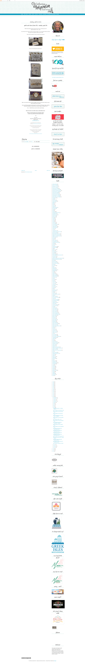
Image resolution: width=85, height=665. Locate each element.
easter (53, 239)
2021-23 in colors (54, 187)
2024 (53, 384)
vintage (53, 372)
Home (36, 170)
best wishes (54, 208)
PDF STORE (26, 14)
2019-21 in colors (54, 185)
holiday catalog (54, 275)
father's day (54, 249)
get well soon (54, 261)
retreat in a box (54, 331)
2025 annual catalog (55, 192)
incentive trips (54, 284)
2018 (53, 391)
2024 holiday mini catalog (56, 189)
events (53, 243)
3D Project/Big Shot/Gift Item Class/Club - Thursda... (57, 423)
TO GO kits (54, 363)
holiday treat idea (55, 276)
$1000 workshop (54, 184)
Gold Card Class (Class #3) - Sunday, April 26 (58, 438)
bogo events (54, 215)
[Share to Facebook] (38, 141)
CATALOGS (40, 14)
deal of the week (54, 232)
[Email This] (35, 141)
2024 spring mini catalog (56, 191)
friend (53, 252)
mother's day (54, 296)
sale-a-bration (54, 335)
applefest (53, 202)
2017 (53, 392)
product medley (54, 322)
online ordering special (55, 314)
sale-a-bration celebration (56, 336)
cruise (53, 229)
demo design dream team (56, 233)
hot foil (53, 280)
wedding (53, 373)
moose (53, 295)
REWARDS (45, 14)
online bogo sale (54, 308)
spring (53, 340)
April (54, 407)
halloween (53, 270)
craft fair (53, 228)
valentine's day (54, 370)
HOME (22, 14)
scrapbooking (54, 337)
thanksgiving (54, 361)
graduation (54, 268)
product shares (54, 324)
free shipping (54, 251)
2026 (53, 381)
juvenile (53, 287)
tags (53, 359)
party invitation (54, 319)
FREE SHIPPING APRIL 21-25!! (57, 419)
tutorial (53, 369)
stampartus (54, 345)
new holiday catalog (55, 300)
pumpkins (53, 326)
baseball (53, 206)
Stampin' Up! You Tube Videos (56, 350)
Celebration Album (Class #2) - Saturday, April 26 (57, 440)
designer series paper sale (56, 234)
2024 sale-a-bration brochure (56, 190)
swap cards (54, 356)
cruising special (54, 230)
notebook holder (54, 302)
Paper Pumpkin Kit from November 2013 (58, 421)
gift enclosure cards (55, 263)
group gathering (54, 269)
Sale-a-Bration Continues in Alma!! (58, 443)
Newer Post (23, 170)
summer (53, 354)
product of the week (55, 323)
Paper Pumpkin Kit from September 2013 (58, 427)
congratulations (54, 226)
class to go (53, 223)
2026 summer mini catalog (56, 196)
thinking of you (54, 362)
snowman (53, 338)
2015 (53, 395)
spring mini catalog (55, 342)
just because (54, 286)
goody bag (53, 267)
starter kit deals (54, 352)
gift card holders (54, 262)
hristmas (53, 281)
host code (53, 279)
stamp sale (54, 344)
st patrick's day (54, 343)
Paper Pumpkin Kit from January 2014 (58, 414)
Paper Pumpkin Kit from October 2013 (58, 425)
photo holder (54, 320)
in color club (54, 282)
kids (53, 288)
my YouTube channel (55, 297)
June (54, 404)
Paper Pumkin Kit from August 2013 (58, 436)
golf (52, 266)
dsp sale (53, 238)
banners (53, 205)
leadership (54, 290)
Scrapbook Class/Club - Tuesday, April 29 (58, 408)
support (53, 355)
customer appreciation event (56, 231)
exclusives (53, 244)
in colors (53, 283)
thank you (53, 360)
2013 (53, 448)
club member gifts (55, 224)
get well (53, 260)
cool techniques (54, 227)
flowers (53, 250)
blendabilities (54, 213)
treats (53, 368)
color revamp (54, 225)
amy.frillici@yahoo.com (35, 120)
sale (53, 333)
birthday (53, 211)
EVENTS (30, 14)
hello (53, 271)
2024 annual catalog (55, 188)
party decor (54, 317)
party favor (54, 318)
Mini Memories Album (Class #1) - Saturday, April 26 (58, 441)
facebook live (54, 247)
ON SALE (36, 14)
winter (53, 375)
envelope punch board (55, 242)
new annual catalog (55, 299)
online (53, 306)
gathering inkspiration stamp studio (57, 258)
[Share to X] (37, 141)
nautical (53, 298)
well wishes (54, 374)
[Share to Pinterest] (39, 141)
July (54, 403)
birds (53, 210)
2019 (53, 390)
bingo (53, 209)
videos (53, 371)
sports (53, 339)
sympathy (53, 357)
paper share (54, 316)
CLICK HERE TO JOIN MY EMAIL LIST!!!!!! (58, 77)
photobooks (54, 321)
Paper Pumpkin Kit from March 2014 (58, 410)
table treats (54, 358)
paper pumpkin (54, 315)
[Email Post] (34, 141)
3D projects (54, 197)
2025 (53, 383)
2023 (53, 385)
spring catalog (54, 341)
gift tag (53, 264)
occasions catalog (55, 304)
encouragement (54, 241)
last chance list (54, 289)
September (55, 401)
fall (52, 248)
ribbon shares (54, 332)
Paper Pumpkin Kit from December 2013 (58, 417)
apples (53, 203)
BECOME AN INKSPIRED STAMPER (53, 14)
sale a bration (54, 334)
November (55, 398)
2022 (53, 386)
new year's (54, 301)
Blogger (55, 660)
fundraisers (54, 257)
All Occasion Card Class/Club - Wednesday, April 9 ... (57, 429)
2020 (53, 389)
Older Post (48, 170)
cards (31, 141)
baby (53, 204)
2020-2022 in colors (55, 186)
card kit (53, 220)
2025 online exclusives (55, 193)
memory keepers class (55, 294)
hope (53, 278)
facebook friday (54, 246)
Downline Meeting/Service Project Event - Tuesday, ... (58, 416)
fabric (53, 245)
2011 (53, 451)
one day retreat (54, 305)
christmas (53, 222)
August (54, 402)
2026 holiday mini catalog (56, 195)
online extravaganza (55, 313)
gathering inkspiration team (56, 259)
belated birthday (54, 207)
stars (53, 351)
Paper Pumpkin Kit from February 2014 (58, 412)
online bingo (54, 307)
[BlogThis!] (36, 141)
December (55, 397)
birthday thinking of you (56, 212)
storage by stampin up (55, 353)
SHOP (33, 14)
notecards (53, 303)
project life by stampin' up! (56, 325)
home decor (54, 277)
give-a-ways (54, 265)
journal (53, 285)
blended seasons (54, 214)
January (54, 447)
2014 (53, 396)
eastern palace (54, 240)
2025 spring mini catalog (56, 194)
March (54, 444)
